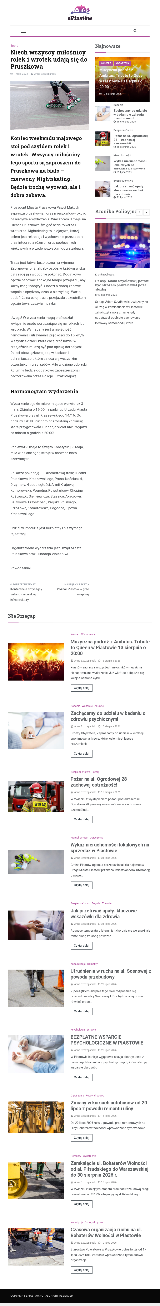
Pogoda (96, 903)
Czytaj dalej (81, 688)
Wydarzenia (123, 63)
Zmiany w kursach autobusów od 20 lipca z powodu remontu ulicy (109, 1105)
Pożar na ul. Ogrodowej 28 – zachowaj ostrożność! (131, 140)
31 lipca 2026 (124, 172)
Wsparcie (87, 706)
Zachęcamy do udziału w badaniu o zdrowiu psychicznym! (130, 114)
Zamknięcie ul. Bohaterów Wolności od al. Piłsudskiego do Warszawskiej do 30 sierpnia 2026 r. (110, 1169)
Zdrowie (99, 706)
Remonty (92, 963)
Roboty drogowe (95, 1095)
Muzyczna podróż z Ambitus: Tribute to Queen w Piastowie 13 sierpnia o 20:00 (110, 647)
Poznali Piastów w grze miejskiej (73, 591)
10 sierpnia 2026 (126, 121)
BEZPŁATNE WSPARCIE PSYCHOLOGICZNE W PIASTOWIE (107, 1040)
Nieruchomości (122, 155)
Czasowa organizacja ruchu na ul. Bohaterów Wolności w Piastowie (106, 1232)
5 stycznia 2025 (107, 294)
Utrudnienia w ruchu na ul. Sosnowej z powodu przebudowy (111, 974)
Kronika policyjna (105, 274)
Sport (14, 45)
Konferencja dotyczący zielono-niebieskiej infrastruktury (26, 594)
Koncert (106, 63)
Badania (118, 105)
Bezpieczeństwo (123, 130)
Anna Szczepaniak (45, 73)
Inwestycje (77, 1222)
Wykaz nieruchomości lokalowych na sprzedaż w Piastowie (130, 165)
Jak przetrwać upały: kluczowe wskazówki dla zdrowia (129, 190)
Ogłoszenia (96, 837)
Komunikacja (78, 963)
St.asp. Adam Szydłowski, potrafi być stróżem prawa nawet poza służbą (122, 285)
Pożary (95, 771)
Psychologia (78, 1029)
